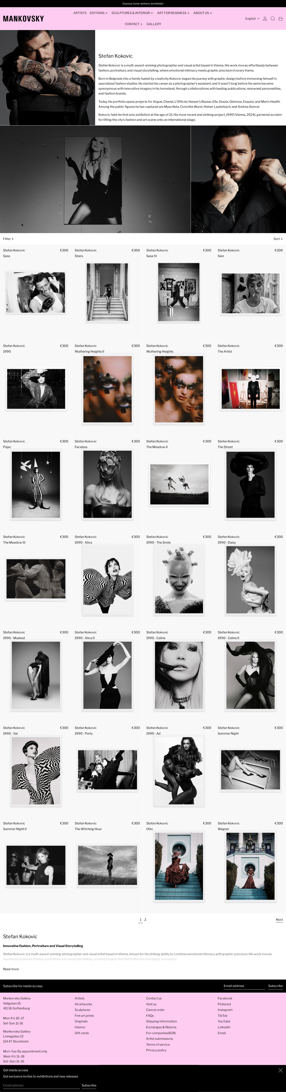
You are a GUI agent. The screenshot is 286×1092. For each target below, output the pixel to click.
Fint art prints (84, 1016)
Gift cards (82, 1033)
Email (222, 1033)
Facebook (225, 998)
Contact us (154, 998)
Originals (81, 1021)
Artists (79, 998)
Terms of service (158, 1044)
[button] (272, 18)
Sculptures (82, 1010)
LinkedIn (224, 1027)
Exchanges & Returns (161, 1027)
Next (279, 919)
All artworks (83, 1004)
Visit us (151, 1004)
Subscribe (275, 986)
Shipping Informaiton (161, 1021)
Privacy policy (156, 1050)
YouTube (224, 1021)
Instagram (225, 1010)
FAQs (150, 1016)
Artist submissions (159, 1039)
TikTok (222, 1016)
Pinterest (224, 1004)
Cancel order (155, 1010)
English (250, 18)
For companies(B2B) (161, 1033)
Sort (277, 239)
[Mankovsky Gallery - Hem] (23, 18)
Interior (80, 1027)
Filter (7, 239)
